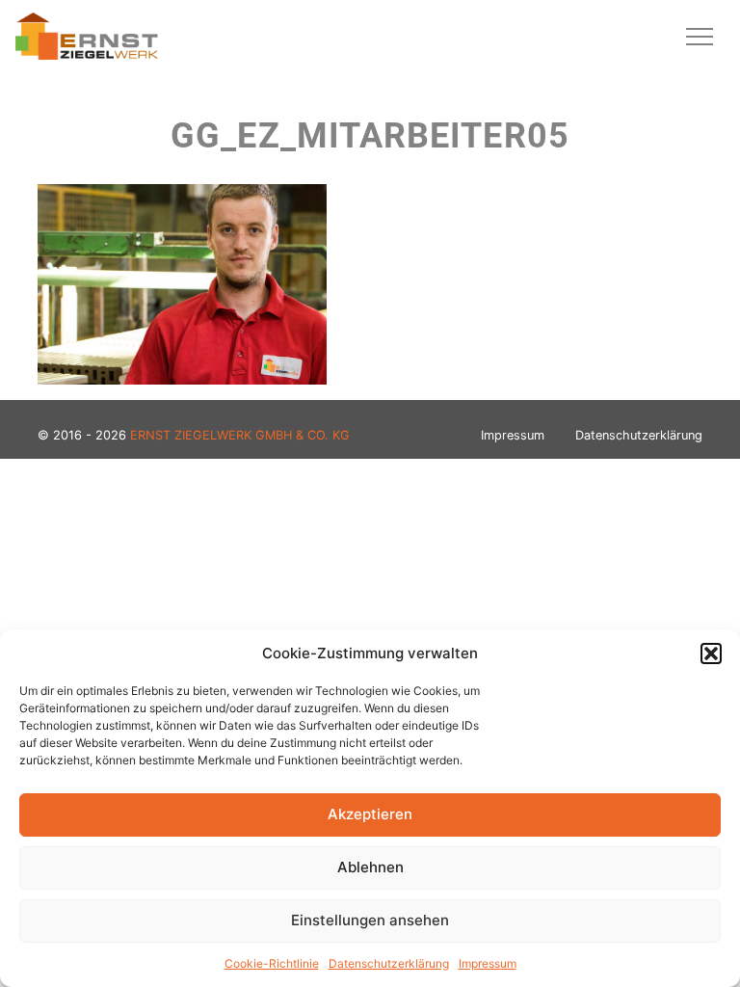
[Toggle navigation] (699, 36)
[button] (711, 653)
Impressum (487, 963)
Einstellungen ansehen (370, 920)
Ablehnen (370, 867)
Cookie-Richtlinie (272, 963)
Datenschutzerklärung (389, 963)
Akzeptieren (370, 814)
